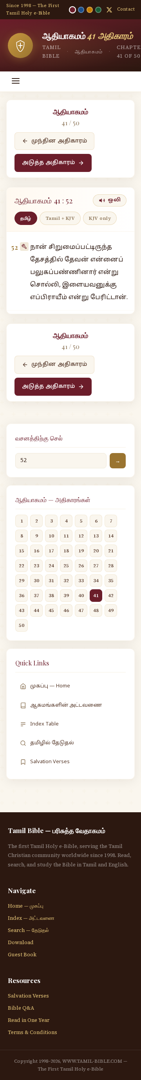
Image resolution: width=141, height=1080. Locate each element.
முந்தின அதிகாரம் (59, 141)
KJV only (100, 218)
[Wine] (72, 9)
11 (66, 536)
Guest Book (22, 954)
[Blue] (81, 10)
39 (66, 595)
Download (21, 942)
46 (66, 610)
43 (21, 610)
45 (51, 610)
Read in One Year (28, 1020)
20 (96, 551)
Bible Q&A (21, 1008)
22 (21, 566)
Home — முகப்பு (25, 906)
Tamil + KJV (60, 218)
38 (51, 595)
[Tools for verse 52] (24, 246)
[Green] (98, 10)
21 (111, 551)
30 (36, 580)
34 (96, 580)
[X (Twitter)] (109, 9)
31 (51, 580)
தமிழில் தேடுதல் (52, 743)
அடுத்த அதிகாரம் (48, 162)
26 (81, 566)
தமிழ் (25, 218)
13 (96, 536)
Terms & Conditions (32, 1032)
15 (21, 551)
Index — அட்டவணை (31, 918)
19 (81, 551)
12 (81, 536)
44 (36, 610)
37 (36, 595)
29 (21, 580)
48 (96, 610)
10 (51, 536)
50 (21, 625)
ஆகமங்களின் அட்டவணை (66, 705)
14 (111, 536)
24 (51, 566)
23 (36, 566)
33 (81, 580)
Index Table (44, 724)
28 (111, 566)
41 (96, 595)
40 (81, 595)
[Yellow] (90, 10)
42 (111, 595)
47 (81, 610)
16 (36, 551)
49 (111, 610)
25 (66, 566)
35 (111, 580)
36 (21, 595)
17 (51, 551)
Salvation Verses (50, 762)
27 (96, 566)
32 (66, 580)
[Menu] (15, 81)
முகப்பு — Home (50, 686)
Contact (126, 9)
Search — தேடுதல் (28, 930)
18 (66, 551)
